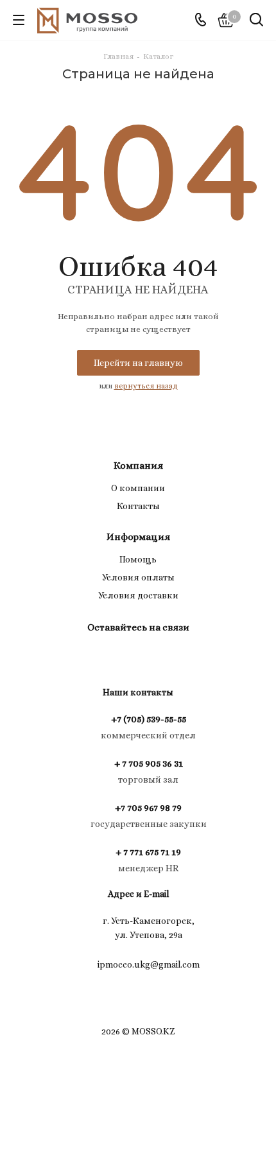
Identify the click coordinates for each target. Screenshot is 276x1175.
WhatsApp (151, 657)
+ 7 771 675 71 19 (148, 852)
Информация (138, 537)
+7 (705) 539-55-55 (148, 719)
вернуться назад (146, 385)
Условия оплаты (138, 577)
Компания (138, 465)
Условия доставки (138, 595)
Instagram (119, 657)
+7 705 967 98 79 (148, 808)
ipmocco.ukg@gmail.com (149, 964)
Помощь (138, 559)
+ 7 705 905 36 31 (148, 763)
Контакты (138, 506)
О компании (138, 488)
